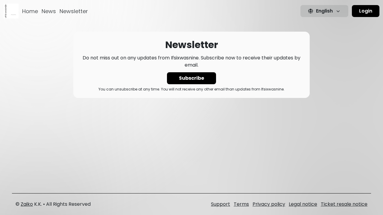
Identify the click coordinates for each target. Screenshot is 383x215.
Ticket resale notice (344, 204)
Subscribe (191, 78)
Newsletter (74, 11)
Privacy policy (269, 204)
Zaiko (27, 204)
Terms (241, 204)
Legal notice (303, 204)
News (49, 11)
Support (220, 204)
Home (30, 11)
